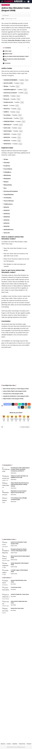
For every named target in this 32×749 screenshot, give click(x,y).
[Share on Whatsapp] (19, 404)
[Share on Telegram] (19, 407)
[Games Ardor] (13, 1)
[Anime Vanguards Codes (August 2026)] (6, 565)
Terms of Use (22, 743)
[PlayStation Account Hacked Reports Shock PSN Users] (6, 493)
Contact (9, 743)
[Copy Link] (29, 407)
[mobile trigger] (2, 1)
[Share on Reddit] (29, 404)
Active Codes (7, 51)
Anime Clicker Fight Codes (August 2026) (14, 391)
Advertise (15, 743)
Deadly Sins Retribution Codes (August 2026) (16, 396)
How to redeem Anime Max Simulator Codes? (16, 56)
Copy (27, 80)
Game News (13, 473)
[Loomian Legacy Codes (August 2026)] (6, 572)
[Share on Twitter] (13, 404)
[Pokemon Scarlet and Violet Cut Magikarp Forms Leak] (6, 478)
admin (2, 18)
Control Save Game (16, 587)
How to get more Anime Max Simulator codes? (14, 59)
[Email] (25, 407)
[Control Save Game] (6, 589)
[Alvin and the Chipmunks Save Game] (6, 603)
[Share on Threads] (22, 407)
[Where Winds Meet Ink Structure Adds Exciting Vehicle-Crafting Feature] (6, 485)
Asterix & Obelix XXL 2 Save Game (20, 594)
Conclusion (7, 63)
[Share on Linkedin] (23, 404)
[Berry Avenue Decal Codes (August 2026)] (6, 558)
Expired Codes (8, 53)
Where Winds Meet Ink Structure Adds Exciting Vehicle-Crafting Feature (20, 484)
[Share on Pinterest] (16, 404)
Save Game (13, 584)
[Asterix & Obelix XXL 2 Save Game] (6, 596)
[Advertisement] (16, 366)
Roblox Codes (5, 4)
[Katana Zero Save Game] (6, 610)
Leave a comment (25, 427)
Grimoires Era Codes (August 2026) (13, 393)
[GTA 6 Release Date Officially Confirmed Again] (6, 500)
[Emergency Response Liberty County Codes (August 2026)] (6, 551)
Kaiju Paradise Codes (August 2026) (13, 398)
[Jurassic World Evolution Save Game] (6, 582)
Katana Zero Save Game (17, 608)
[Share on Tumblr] (26, 404)
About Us (3, 743)
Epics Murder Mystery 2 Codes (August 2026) (16, 388)
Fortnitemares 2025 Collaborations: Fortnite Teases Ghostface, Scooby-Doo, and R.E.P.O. (20, 469)
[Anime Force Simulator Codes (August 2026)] (6, 544)
